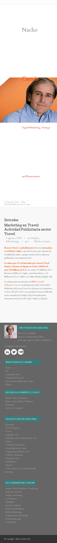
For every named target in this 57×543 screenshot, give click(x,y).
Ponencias (9, 404)
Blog (23, 202)
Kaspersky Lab (11, 434)
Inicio (17, 202)
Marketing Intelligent (14, 508)
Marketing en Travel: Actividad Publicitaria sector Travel (27, 229)
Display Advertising (13, 495)
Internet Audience (13, 505)
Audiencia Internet (13, 491)
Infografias (9, 501)
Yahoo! (8, 441)
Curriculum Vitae (12, 374)
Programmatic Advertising (16, 515)
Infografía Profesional (14, 377)
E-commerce (11, 498)
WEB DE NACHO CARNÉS (19, 362)
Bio (6, 371)
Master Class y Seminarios (16, 398)
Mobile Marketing (13, 512)
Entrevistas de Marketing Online (19, 381)
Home (8, 367)
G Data (8, 431)
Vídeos (8, 384)
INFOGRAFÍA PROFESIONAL (33, 327)
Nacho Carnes (42, 241)
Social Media (11, 522)
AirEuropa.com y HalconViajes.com (20, 438)
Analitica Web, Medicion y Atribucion (21, 488)
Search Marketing (13, 518)
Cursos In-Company (14, 408)
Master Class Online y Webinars (19, 401)
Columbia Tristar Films (15, 444)
